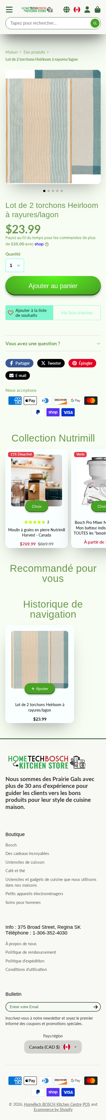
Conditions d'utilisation (26, 969)
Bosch (11, 844)
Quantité (12, 254)
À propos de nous (21, 943)
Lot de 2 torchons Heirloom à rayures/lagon (39, 674)
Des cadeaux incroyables (27, 853)
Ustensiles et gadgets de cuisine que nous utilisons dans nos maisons (50, 882)
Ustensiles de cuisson (24, 862)
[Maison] (37, 10)
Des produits (34, 52)
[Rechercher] (95, 23)
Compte (87, 9)
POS (86, 1104)
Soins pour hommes (23, 902)
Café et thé (15, 870)
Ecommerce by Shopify (53, 1109)
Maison (11, 52)
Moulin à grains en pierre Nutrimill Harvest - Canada (36, 498)
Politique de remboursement (30, 952)
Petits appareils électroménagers (34, 893)
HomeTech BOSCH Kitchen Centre (53, 1104)
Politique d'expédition (24, 960)
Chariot (97, 9)
